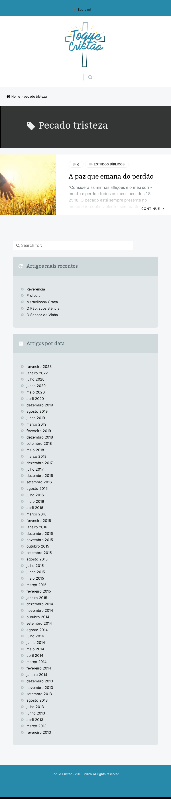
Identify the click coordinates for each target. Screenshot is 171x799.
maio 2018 (35, 450)
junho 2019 (35, 418)
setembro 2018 (39, 443)
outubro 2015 (37, 546)
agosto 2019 (37, 411)
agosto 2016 (37, 488)
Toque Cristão (62, 774)
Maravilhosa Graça (42, 302)
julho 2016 (35, 495)
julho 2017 (35, 469)
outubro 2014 (37, 617)
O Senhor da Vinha (42, 315)
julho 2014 (35, 636)
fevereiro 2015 (38, 591)
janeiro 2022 (37, 373)
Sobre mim (85, 9)
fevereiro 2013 (38, 732)
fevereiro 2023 (39, 366)
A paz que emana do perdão (111, 176)
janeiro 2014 (36, 674)
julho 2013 (35, 706)
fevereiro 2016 (38, 520)
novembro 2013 (39, 687)
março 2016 (36, 514)
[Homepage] (85, 45)
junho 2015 (35, 572)
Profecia (34, 295)
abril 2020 (35, 398)
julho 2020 (35, 379)
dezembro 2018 (39, 437)
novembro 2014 (39, 610)
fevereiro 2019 (38, 430)
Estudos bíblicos (109, 164)
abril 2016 (34, 507)
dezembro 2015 (39, 533)
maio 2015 (35, 578)
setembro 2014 (39, 623)
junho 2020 (36, 385)
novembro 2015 (39, 539)
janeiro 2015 (36, 597)
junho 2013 (35, 713)
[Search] (86, 72)
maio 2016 (35, 501)
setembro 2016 (39, 482)
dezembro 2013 (39, 681)
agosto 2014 (37, 630)
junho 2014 (35, 642)
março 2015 (36, 585)
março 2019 (36, 424)
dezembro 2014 (39, 604)
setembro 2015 (39, 552)
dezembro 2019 (39, 405)
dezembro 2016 (39, 475)
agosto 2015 (37, 559)
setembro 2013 (39, 694)
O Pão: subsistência (42, 308)
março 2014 (36, 661)
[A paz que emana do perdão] (28, 184)
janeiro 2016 (36, 527)
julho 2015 (35, 565)
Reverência (35, 289)
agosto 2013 (37, 700)
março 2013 (36, 726)
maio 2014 (35, 649)
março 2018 (36, 456)
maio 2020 (35, 392)
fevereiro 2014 (38, 668)
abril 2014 (34, 655)
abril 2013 (34, 719)
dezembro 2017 (39, 463)
